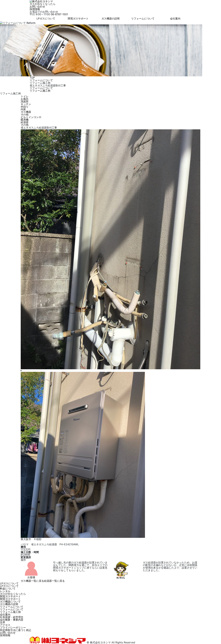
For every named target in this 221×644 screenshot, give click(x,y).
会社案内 (175, 18)
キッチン (26, 104)
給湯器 (24, 122)
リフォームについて (143, 18)
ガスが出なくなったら (42, 4)
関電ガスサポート (78, 18)
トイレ (24, 96)
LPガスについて (46, 18)
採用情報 (35, 9)
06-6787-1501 (59, 14)
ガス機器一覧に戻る (32, 580)
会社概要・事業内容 (11, 619)
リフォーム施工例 (40, 90)
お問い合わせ (37, 6)
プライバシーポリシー (13, 627)
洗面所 (24, 101)
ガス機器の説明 (110, 18)
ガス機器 (26, 111)
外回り (24, 106)
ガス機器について (10, 601)
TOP (32, 77)
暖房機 (24, 119)
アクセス (5, 624)
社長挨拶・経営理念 (11, 617)
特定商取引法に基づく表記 (15, 630)
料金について (8, 588)
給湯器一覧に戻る (54, 580)
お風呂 (24, 98)
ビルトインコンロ (31, 117)
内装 (23, 109)
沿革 (2, 622)
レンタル (5, 591)
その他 (24, 114)
